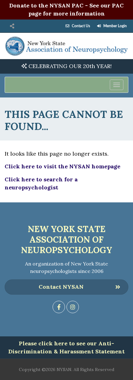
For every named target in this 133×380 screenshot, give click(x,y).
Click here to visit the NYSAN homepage (62, 166)
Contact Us (81, 26)
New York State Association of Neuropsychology (66, 239)
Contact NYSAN (61, 286)
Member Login (115, 26)
